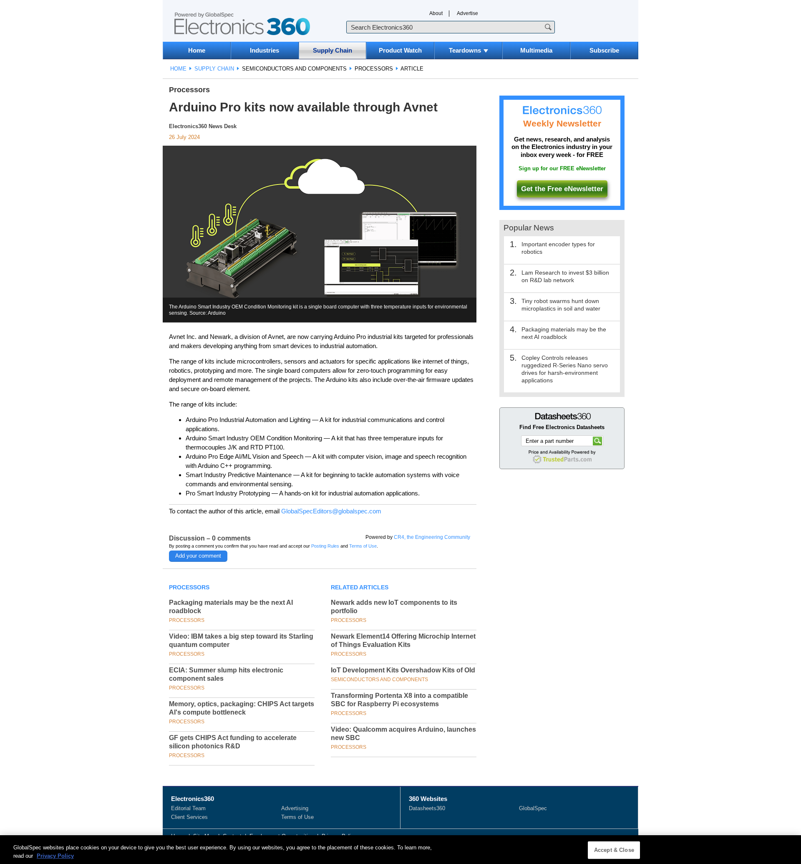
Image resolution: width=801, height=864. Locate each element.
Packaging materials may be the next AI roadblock (563, 333)
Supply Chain (332, 50)
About (436, 13)
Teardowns (465, 50)
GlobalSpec (533, 808)
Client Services (189, 817)
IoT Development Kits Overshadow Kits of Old (403, 670)
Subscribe (604, 50)
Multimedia (536, 50)
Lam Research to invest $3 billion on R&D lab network (565, 276)
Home (196, 50)
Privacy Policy (55, 855)
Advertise (467, 13)
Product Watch (400, 50)
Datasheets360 (427, 808)
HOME (178, 69)
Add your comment (198, 556)
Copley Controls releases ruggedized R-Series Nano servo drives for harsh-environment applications (564, 369)
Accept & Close (614, 850)
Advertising (294, 808)
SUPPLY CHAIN (214, 69)
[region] (400, 849)
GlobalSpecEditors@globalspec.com (331, 511)
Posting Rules (325, 545)
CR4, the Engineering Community (432, 537)
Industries (264, 50)
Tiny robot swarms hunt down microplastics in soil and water (560, 305)
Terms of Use (363, 545)
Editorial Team (188, 808)
